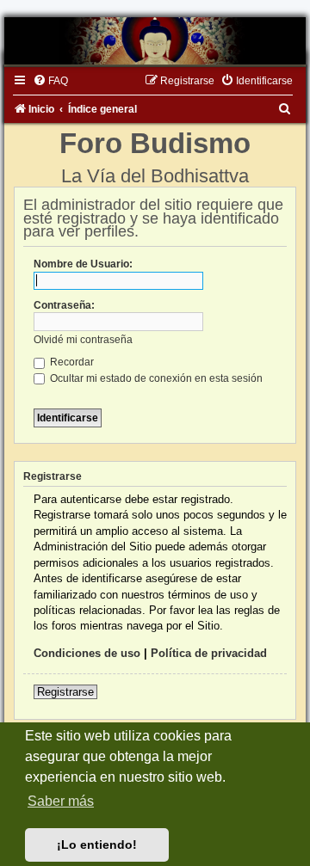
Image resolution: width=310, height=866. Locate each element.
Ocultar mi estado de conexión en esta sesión (155, 378)
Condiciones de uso (87, 653)
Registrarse (65, 691)
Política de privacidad (209, 653)
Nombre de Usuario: (83, 264)
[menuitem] (50, 81)
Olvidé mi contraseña (83, 340)
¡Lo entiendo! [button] (97, 844)
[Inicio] (155, 40)
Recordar (70, 362)
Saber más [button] (61, 801)
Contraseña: (64, 305)
